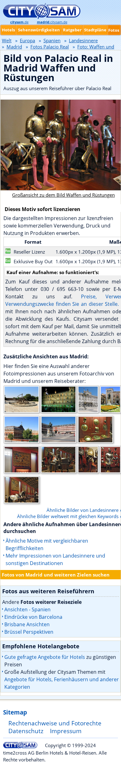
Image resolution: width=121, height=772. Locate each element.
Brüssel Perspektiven (28, 631)
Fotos (113, 30)
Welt (6, 40)
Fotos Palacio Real (49, 47)
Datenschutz (25, 731)
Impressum (66, 731)
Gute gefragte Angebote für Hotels (44, 657)
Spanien (51, 40)
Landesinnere (83, 40)
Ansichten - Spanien (27, 609)
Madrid (14, 47)
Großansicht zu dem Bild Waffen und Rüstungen (63, 195)
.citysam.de (52, 22)
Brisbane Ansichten (27, 624)
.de (19, 22)
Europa (27, 40)
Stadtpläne (95, 30)
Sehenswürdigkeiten (39, 30)
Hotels (8, 30)
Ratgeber (72, 30)
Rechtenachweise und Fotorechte (54, 723)
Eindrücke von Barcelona (33, 616)
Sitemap (15, 712)
